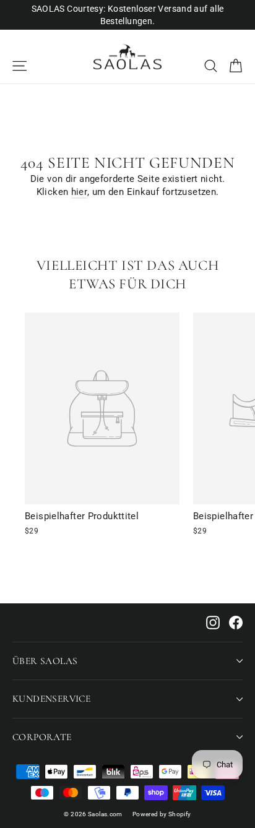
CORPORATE (42, 737)
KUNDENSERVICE (51, 698)
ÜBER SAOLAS (44, 660)
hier (79, 191)
